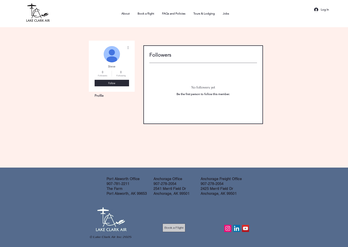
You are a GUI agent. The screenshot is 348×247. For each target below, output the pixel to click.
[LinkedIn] (236, 228)
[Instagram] (227, 228)
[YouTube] (245, 228)
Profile (99, 96)
